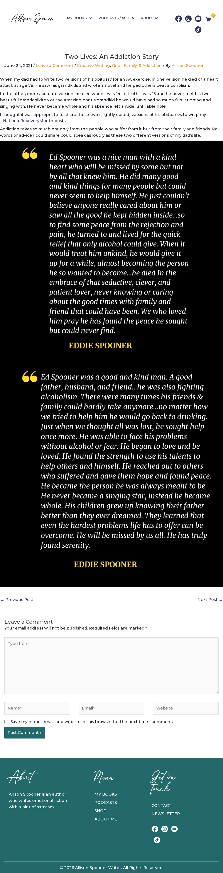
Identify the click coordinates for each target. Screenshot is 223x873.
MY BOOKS (106, 794)
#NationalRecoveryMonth (26, 120)
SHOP (100, 810)
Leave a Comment (54, 65)
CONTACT (161, 805)
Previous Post (16, 599)
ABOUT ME (106, 819)
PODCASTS (106, 802)
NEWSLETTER (166, 814)
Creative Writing (93, 65)
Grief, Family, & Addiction (137, 65)
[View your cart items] (208, 20)
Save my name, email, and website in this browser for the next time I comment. (91, 721)
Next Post (210, 599)
